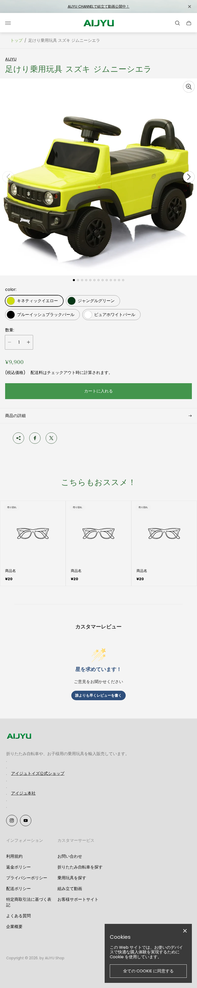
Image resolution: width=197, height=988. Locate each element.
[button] (74, 280)
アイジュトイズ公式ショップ (37, 773)
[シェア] (18, 438)
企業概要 (14, 927)
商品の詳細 (15, 416)
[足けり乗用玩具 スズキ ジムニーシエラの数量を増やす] (28, 342)
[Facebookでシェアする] (35, 438)
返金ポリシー (18, 867)
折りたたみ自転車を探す (80, 867)
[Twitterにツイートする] (51, 438)
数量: (9, 330)
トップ (16, 40)
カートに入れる (98, 391)
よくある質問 (18, 916)
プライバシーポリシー (26, 878)
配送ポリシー (18, 889)
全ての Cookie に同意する (148, 971)
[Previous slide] (8, 177)
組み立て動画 (69, 889)
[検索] (177, 23)
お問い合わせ (69, 856)
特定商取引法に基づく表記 (28, 902)
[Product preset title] (32, 533)
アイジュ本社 (23, 793)
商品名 (10, 571)
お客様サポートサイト (77, 899)
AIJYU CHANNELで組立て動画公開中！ (99, 6)
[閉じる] (189, 6)
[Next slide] (188, 177)
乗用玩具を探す (71, 878)
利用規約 (14, 856)
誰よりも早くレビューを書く (98, 695)
